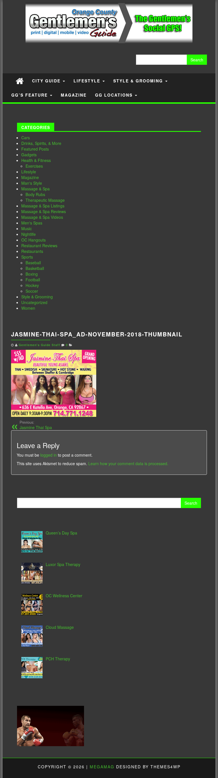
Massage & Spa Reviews (43, 211)
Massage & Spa (35, 189)
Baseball (33, 262)
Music (26, 228)
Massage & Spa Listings (42, 206)
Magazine (74, 95)
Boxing (32, 274)
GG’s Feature (30, 95)
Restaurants (32, 251)
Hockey (32, 285)
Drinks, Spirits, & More (41, 143)
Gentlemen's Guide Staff (39, 345)
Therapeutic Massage (45, 200)
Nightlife (28, 234)
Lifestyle (88, 81)
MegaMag (102, 766)
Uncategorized (34, 302)
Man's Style (31, 183)
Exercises (34, 166)
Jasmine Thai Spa (36, 425)
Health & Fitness (36, 160)
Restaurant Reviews (39, 245)
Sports (27, 257)
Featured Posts (35, 149)
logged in (48, 455)
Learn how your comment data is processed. (128, 463)
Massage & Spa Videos (42, 217)
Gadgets (29, 154)
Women (28, 308)
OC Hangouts (33, 240)
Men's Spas (31, 223)
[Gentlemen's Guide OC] (20, 80)
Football (33, 279)
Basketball (35, 268)
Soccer (32, 291)
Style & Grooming (139, 81)
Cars (25, 137)
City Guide (47, 81)
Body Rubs (35, 194)
